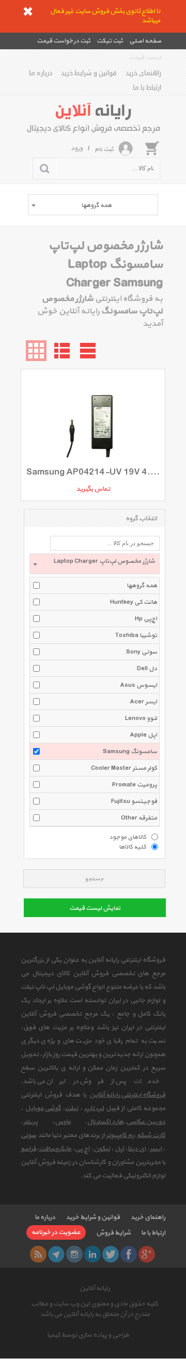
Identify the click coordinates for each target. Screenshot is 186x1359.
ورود (77, 148)
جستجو (94, 879)
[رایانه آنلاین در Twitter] (110, 1254)
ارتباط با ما (147, 87)
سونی (28, 1135)
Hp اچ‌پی (146, 618)
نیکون (102, 1149)
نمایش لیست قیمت (94, 908)
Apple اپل (143, 735)
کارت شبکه (151, 1135)
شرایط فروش (113, 1233)
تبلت (71, 1108)
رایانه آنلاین (95, 1288)
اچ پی (82, 1149)
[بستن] (28, 11)
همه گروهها (142, 585)
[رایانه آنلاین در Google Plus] (146, 1254)
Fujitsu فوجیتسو (134, 801)
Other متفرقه (139, 818)
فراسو (28, 1149)
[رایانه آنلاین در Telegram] (56, 1254)
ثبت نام (104, 149)
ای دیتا (137, 1149)
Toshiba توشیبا (136, 635)
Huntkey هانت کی (133, 602)
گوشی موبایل (43, 1108)
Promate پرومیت (134, 784)
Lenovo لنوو (141, 718)
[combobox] (93, 205)
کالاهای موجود (127, 837)
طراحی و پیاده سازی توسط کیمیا (88, 1335)
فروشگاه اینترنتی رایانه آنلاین (127, 1095)
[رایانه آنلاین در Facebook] (128, 1254)
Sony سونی (141, 652)
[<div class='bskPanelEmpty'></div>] (151, 148)
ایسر (156, 1149)
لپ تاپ (94, 1108)
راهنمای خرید (143, 73)
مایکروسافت (55, 1149)
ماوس (63, 1122)
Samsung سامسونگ (130, 751)
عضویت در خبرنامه (56, 1232)
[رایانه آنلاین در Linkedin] (92, 1254)
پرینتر (30, 1122)
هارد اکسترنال (105, 1122)
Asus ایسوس (138, 685)
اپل (119, 1149)
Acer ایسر (143, 701)
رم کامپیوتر (120, 1135)
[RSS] (38, 1254)
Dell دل (147, 668)
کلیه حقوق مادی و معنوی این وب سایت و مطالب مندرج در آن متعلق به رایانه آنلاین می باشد (94, 1309)
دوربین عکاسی (145, 1122)
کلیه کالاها (132, 846)
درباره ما (40, 73)
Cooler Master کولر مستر (124, 768)
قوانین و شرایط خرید (89, 73)
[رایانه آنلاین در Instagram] (74, 1254)
